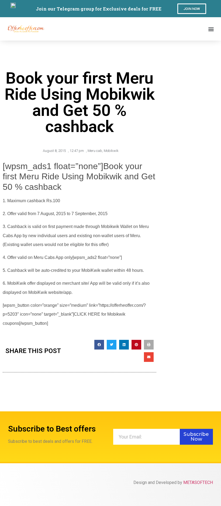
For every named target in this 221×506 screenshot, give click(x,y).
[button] (191, 8)
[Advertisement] (190, 84)
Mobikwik (111, 151)
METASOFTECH (198, 482)
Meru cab (95, 151)
